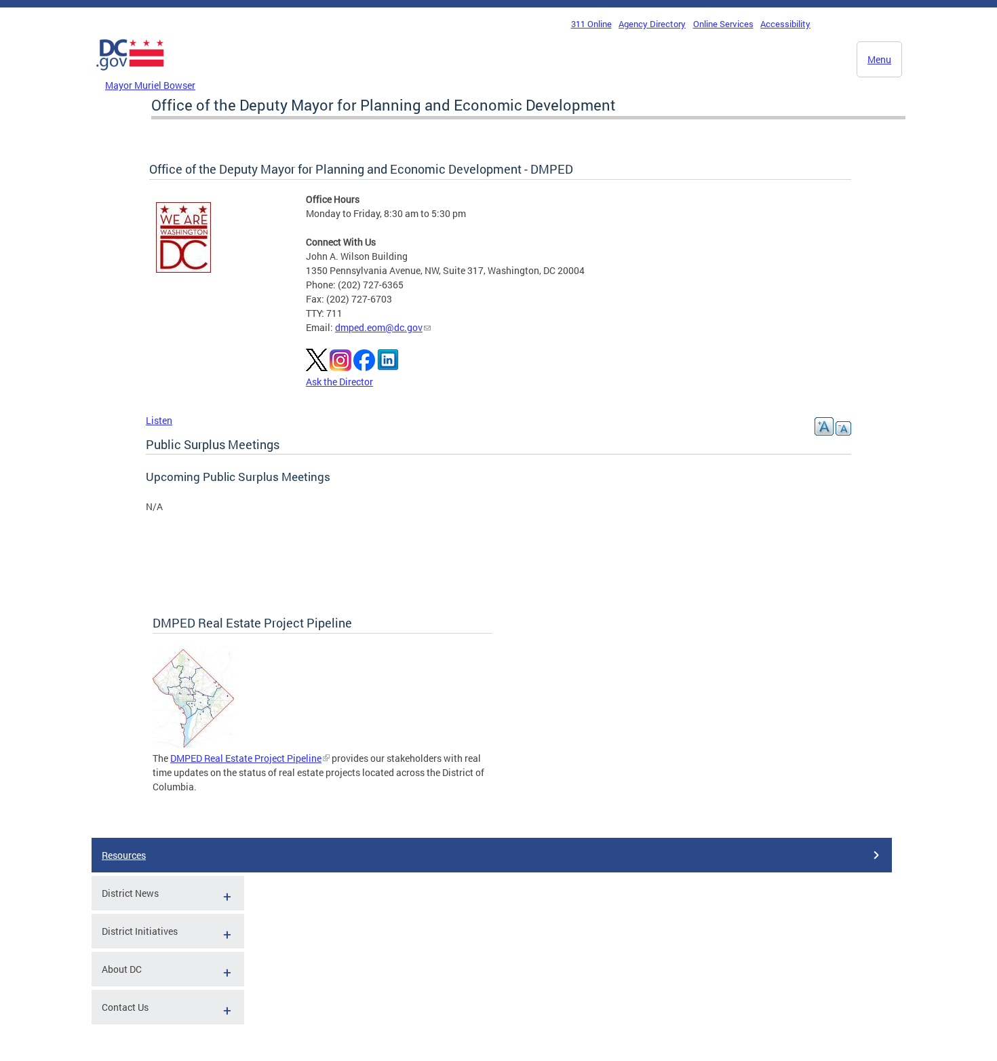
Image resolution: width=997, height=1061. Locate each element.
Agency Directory (652, 24)
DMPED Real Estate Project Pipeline (245, 758)
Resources (124, 855)
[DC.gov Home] (130, 74)
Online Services (723, 24)
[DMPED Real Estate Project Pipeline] (193, 743)
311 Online (591, 24)
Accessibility (785, 24)
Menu (879, 59)
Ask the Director (339, 381)
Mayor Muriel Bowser (150, 85)
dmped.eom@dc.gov (379, 327)
